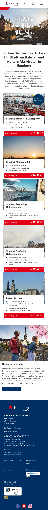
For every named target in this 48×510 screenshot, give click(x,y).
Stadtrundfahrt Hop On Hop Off (24, 114)
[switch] (16, 493)
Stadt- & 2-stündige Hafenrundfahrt (24, 248)
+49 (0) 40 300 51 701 (16, 436)
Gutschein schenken (24, 359)
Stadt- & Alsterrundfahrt (24, 157)
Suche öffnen (33, 4)
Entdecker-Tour (24, 295)
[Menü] (20, 488)
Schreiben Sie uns (10, 431)
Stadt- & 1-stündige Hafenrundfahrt (24, 202)
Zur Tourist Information (13, 428)
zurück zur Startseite (24, 408)
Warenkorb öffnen (25, 4)
